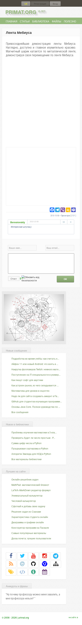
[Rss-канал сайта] (11, 564)
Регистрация (40, 3)
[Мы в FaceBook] (11, 556)
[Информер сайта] (33, 572)
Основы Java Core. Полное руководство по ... (35, 406)
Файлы (56, 21)
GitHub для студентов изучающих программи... (36, 401)
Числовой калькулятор (23, 500)
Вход (55, 3)
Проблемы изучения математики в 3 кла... (34, 432)
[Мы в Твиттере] (22, 556)
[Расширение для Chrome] (44, 564)
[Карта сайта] (56, 564)
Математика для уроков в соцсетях (30, 390)
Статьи (25, 21)
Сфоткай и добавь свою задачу (28, 506)
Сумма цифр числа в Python (26, 443)
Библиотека (40, 21)
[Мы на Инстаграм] (44, 556)
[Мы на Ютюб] (33, 556)
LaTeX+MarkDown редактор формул (31, 490)
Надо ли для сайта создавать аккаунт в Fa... (35, 396)
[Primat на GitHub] (33, 564)
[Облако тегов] (11, 572)
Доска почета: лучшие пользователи (31, 538)
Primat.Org (25, 11)
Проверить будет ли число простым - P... (33, 437)
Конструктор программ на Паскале (30, 527)
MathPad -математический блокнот (30, 484)
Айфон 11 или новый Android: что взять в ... (34, 363)
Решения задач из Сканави (26, 511)
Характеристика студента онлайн (29, 516)
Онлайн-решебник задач (24, 479)
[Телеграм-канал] (56, 556)
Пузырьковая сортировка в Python (29, 448)
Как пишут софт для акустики (27, 380)
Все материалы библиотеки (26, 459)
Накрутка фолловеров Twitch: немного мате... (35, 369)
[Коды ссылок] (22, 572)
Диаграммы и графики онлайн (27, 522)
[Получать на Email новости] (22, 564)
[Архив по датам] (44, 572)
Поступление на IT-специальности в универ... (35, 374)
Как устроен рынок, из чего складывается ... (35, 385)
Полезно (70, 21)
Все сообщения (19, 412)
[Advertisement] (41, 176)
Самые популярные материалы (28, 533)
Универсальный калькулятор (27, 495)
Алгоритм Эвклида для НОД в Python (31, 453)
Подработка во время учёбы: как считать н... (35, 358)
